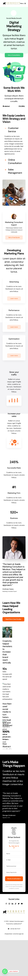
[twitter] (18, 903)
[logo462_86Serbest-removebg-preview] (11, 2)
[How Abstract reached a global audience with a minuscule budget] (7, 730)
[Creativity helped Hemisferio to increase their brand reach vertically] (7, 632)
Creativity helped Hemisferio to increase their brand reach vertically (7, 652)
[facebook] (6, 903)
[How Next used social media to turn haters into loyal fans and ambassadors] (7, 691)
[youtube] (22, 903)
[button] (14, 129)
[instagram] (9, 903)
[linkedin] (12, 903)
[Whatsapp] (5, 971)
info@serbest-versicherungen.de (14, 934)
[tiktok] (15, 903)
